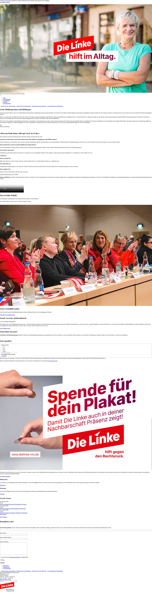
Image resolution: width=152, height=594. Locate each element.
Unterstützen (6, 100)
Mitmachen (3, 485)
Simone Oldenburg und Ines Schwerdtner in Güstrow (13, 504)
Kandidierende (7, 99)
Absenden (3, 355)
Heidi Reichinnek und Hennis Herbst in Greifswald (13, 508)
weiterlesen (3, 155)
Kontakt (5, 102)
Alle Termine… (4, 517)
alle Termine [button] (3, 514)
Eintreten (2, 494)
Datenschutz (6, 567)
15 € (4, 348)
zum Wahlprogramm (5, 328)
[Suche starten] (16, 581)
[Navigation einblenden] (0, 95)
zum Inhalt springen (5, 2)
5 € (4, 346)
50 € (4, 349)
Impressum (6, 565)
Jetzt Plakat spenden (5, 476)
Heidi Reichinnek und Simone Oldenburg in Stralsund (13, 513)
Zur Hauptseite (7, 103)
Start (4, 97)
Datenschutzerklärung (14, 557)
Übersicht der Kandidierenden (7, 315)
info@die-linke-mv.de (5, 579)
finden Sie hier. (53, 361)
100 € (4, 351)
